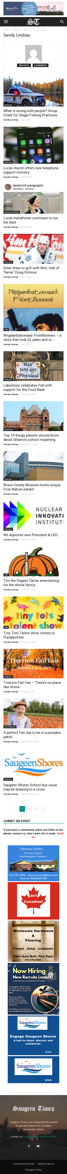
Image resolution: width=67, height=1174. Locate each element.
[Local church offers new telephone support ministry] (33, 145)
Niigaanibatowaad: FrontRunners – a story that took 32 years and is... (32, 337)
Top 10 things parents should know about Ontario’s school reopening (31, 437)
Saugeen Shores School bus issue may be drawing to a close (30, 787)
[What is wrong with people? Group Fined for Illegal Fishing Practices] (33, 92)
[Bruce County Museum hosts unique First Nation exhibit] (33, 466)
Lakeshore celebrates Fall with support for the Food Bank (27, 387)
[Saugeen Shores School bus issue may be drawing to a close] (33, 764)
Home (6, 29)
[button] (62, 21)
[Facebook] (28, 1146)
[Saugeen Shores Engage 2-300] (33, 1054)
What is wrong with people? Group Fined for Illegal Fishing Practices (30, 113)
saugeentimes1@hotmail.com (40, 1136)
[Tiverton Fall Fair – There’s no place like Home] (33, 663)
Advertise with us (46, 1163)
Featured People (11, 212)
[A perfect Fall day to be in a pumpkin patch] (33, 713)
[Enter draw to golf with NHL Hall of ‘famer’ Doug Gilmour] (33, 249)
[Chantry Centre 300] (33, 880)
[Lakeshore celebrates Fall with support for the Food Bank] (33, 366)
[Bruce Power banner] (33, 8)
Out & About (9, 727)
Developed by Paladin (23, 1163)
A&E (6, 329)
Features (8, 105)
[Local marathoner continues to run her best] (33, 199)
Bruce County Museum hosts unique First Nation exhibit (31, 487)
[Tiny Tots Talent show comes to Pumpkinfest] (33, 612)
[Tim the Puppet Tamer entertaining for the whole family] (33, 561)
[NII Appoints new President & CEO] (33, 516)
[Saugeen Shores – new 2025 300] (33, 1082)
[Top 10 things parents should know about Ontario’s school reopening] (33, 416)
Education (8, 429)
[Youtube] (38, 1146)
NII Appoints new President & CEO (30, 535)
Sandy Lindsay (10, 119)
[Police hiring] (33, 1013)
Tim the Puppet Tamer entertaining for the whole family (31, 583)
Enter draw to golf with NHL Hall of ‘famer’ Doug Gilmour (31, 270)
